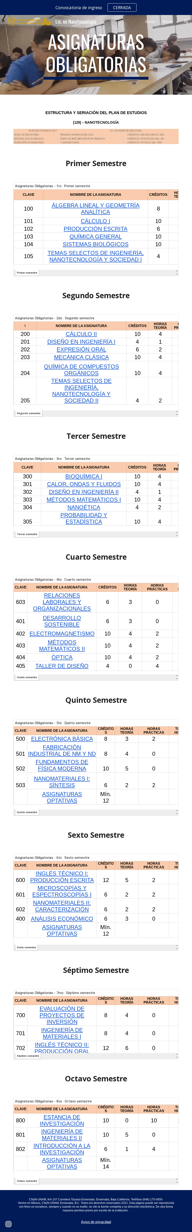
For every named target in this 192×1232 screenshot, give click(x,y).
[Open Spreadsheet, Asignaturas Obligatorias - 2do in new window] (170, 320)
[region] (96, 7)
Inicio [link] (150, 21)
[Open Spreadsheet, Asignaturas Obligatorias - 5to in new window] (170, 725)
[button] (186, 21)
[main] (96, 55)
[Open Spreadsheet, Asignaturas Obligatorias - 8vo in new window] (170, 1104)
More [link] (167, 21)
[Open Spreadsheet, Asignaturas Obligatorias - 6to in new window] (170, 860)
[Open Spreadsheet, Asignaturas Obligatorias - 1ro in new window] (170, 188)
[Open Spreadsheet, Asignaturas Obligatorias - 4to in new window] (170, 582)
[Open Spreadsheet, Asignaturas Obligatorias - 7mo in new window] (170, 995)
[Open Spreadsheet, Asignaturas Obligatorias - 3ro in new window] (170, 461)
